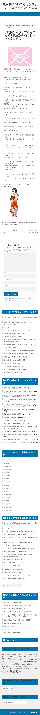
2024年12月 (7, 466)
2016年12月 (7, 507)
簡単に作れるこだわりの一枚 (12, 423)
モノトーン (16, 662)
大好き (29, 666)
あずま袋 (4, 654)
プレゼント (10, 662)
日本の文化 (16, 668)
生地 (33, 668)
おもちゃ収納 (10, 654)
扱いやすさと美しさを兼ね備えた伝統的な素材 (21, 350)
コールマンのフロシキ (10, 420)
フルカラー (27, 659)
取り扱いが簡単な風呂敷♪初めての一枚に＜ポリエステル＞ (20, 354)
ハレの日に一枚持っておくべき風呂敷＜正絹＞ (29, 231)
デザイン (7, 224)
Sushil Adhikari (33, 712)
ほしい (33, 654)
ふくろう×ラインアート (25, 654)
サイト (6, 285)
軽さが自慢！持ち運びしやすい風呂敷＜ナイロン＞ (18, 369)
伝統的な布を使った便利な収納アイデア (15, 396)
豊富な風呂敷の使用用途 (29, 222)
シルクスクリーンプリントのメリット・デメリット (18, 330)
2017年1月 (7, 504)
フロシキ (34, 659)
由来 (36, 668)
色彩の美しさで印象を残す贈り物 (13, 388)
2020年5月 (7, 488)
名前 (6, 273)
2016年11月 (7, 510)
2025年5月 (7, 463)
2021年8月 (7, 479)
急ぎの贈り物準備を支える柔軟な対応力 (15, 360)
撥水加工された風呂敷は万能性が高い (14, 366)
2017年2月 (7, 501)
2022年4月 (7, 476)
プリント (4, 662)
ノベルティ (15, 659)
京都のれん (30, 662)
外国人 (19, 666)
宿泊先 (6, 668)
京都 (25, 662)
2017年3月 (7, 498)
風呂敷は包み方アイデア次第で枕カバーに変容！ (17, 409)
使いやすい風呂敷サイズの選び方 (11, 231)
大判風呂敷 (24, 666)
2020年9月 (7, 485)
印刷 (16, 666)
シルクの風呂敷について (14, 347)
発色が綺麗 (5, 672)
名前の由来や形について (11, 417)
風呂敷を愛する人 (27, 25)
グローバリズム (12, 656)
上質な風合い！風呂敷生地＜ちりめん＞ (15, 431)
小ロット (11, 668)
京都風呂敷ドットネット (30, 664)
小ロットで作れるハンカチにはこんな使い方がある (18, 399)
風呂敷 (15, 224)
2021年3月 (7, 482)
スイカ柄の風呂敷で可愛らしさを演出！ (15, 333)
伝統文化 (4, 666)
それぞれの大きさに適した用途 (12, 337)
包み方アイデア (11, 666)
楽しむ (27, 668)
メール (7, 279)
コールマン (26, 656)
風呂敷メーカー (23, 672)
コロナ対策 (19, 656)
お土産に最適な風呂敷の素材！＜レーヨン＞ (16, 440)
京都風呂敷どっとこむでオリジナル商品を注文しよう (19, 391)
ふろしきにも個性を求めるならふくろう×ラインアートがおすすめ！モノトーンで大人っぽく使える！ (20, 405)
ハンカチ (21, 659)
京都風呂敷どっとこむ (18, 664)
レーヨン (21, 662)
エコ (7, 656)
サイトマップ (7, 327)
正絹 (31, 668)
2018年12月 (7, 494)
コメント (7, 252)
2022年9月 (7, 472)
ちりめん (16, 654)
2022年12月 (7, 469)
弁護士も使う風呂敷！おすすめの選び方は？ (16, 357)
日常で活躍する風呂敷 (15, 222)
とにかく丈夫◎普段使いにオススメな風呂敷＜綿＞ (18, 435)
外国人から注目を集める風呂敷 (12, 414)
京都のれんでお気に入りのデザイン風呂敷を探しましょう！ (20, 345)
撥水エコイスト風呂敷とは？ (12, 363)
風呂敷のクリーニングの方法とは (13, 372)
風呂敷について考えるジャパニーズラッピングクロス (20, 6)
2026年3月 (7, 460)
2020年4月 (7, 491)
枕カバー (21, 668)
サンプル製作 (32, 656)
